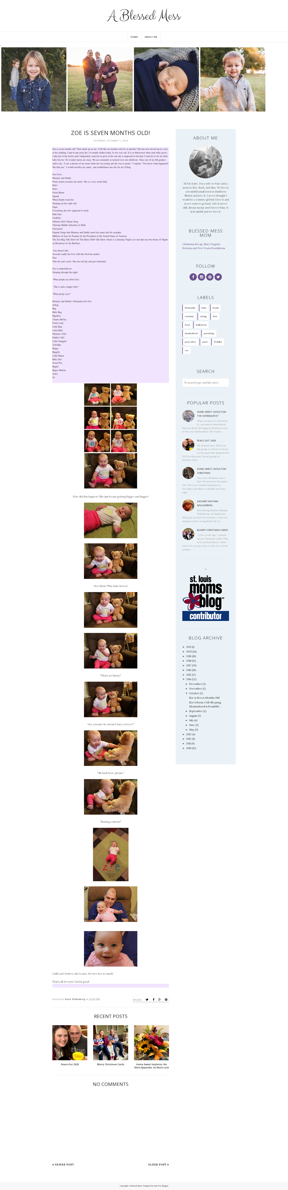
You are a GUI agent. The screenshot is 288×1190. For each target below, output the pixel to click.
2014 (188, 679)
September (196, 711)
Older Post (157, 1164)
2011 (188, 743)
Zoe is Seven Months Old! (204, 697)
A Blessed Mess (144, 16)
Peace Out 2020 (206, 440)
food (187, 324)
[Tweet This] (147, 999)
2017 (188, 665)
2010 (188, 748)
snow (205, 342)
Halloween (201, 324)
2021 (188, 646)
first (215, 316)
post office (190, 342)
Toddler (218, 342)
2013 (188, 734)
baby (204, 307)
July (191, 720)
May (191, 729)
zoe (186, 350)
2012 (188, 738)
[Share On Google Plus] (159, 999)
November (195, 688)
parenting (209, 333)
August (193, 715)
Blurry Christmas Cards (212, 530)
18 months (190, 307)
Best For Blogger (161, 1186)
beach (216, 307)
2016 (188, 670)
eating (203, 316)
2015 (188, 674)
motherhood (191, 333)
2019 (188, 656)
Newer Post (64, 1164)
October (194, 693)
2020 (189, 651)
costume (189, 316)
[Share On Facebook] (153, 999)
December (195, 684)
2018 (188, 660)
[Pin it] (166, 999)
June (192, 725)
